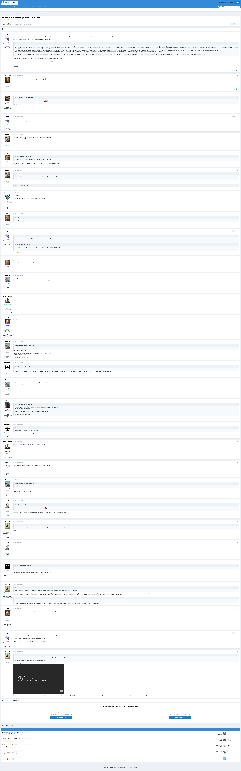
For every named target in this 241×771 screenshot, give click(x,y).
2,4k (8, 86)
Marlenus (7, 275)
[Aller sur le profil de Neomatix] (7, 526)
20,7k (8, 574)
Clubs (46, 6)
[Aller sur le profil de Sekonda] (224, 740)
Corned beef (7, 75)
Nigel (8, 23)
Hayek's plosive (7, 296)
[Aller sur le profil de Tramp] (7, 321)
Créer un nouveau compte (61, 717)
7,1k (8, 145)
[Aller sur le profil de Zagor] (224, 752)
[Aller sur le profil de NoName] (7, 566)
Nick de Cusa (6, 758)
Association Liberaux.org (7, 6)
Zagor (228, 751)
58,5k (8, 329)
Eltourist (7, 462)
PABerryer (6, 746)
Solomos (7, 401)
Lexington (228, 745)
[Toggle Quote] (15, 43)
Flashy (7, 134)
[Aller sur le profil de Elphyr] (7, 98)
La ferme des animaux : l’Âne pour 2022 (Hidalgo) (12, 738)
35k (8, 204)
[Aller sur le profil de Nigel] (3, 23)
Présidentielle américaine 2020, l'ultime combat (11, 744)
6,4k (8, 106)
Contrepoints (34, 6)
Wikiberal (41, 6)
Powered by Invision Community (120, 769)
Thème (110, 767)
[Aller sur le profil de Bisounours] (7, 197)
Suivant (15, 29)
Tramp (7, 317)
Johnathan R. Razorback (8, 733)
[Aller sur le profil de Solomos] (7, 405)
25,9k (8, 286)
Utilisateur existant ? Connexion (225, 2)
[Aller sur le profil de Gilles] (7, 505)
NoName (7, 562)
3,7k (8, 511)
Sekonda (228, 739)
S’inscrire (237, 2)
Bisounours (7, 192)
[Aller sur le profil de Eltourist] (7, 467)
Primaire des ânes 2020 (7, 750)
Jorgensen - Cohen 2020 (7, 757)
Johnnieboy (7, 362)
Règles (8, 9)
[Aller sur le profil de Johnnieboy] (7, 367)
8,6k (8, 46)
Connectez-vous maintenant (179, 717)
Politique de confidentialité (119, 767)
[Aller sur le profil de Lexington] (224, 746)
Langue (105, 767)
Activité (21, 6)
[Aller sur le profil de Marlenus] (7, 279)
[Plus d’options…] (238, 34)
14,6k (8, 532)
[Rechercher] (238, 7)
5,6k (8, 413)
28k (8, 308)
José (7, 153)
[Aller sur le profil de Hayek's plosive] (7, 300)
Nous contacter (129, 767)
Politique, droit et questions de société (23, 24)
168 (28, 732)
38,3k (8, 164)
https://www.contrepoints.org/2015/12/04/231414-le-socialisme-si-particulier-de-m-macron (31, 39)
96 (30, 744)
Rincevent (228, 757)
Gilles (7, 500)
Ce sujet (234, 6)
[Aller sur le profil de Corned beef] (7, 80)
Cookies (135, 767)
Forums (2, 9)
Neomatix (7, 521)
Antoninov (228, 732)
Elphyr (7, 94)
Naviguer (16, 6)
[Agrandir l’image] (45, 79)
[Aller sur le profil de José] (7, 157)
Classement (18, 9)
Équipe (12, 9)
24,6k (8, 373)
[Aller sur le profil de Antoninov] (224, 733)
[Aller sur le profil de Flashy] (7, 139)
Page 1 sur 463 (24, 29)
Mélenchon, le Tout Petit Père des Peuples (10, 732)
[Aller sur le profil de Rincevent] (224, 758)
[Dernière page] (18, 29)
